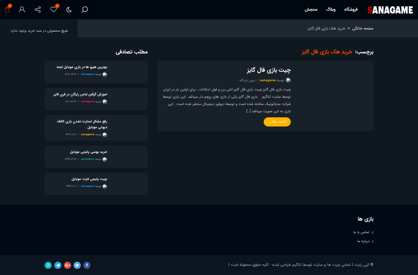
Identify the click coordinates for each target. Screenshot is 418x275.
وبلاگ (331, 9)
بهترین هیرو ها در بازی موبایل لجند (81, 67)
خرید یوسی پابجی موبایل (88, 152)
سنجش (311, 9)
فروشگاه (351, 9)
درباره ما (363, 241)
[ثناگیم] (390, 9)
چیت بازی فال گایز (269, 70)
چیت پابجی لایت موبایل (89, 179)
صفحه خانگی (362, 28)
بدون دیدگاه (247, 80)
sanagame (268, 80)
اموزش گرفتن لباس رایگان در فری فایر (80, 94)
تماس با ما (361, 232)
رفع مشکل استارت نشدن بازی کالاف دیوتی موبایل (82, 124)
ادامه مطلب (277, 122)
